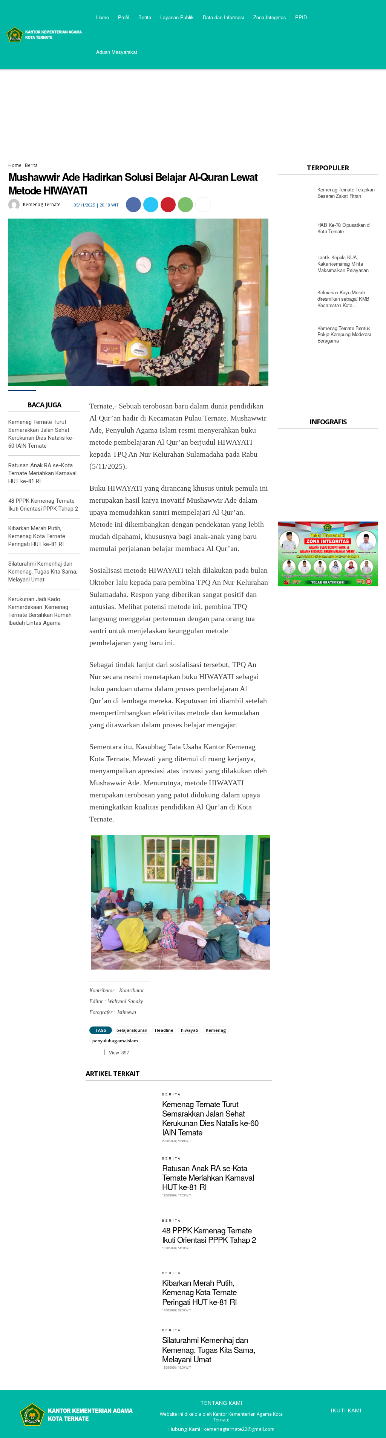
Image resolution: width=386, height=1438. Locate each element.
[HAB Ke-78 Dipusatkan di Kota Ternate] (295, 230)
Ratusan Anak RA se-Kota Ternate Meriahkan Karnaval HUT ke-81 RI (42, 473)
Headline (164, 1030)
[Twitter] (150, 204)
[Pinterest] (168, 204)
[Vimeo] (358, 1421)
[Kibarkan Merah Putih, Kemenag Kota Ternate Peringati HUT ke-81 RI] (121, 1291)
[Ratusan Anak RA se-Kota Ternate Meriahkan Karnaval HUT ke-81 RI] (121, 1177)
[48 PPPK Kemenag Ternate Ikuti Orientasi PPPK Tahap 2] (121, 1234)
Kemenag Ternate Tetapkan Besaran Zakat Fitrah (346, 192)
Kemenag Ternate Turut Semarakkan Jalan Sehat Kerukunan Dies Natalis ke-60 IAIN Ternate (210, 1118)
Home (14, 165)
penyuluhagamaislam (115, 1040)
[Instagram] (332, 1421)
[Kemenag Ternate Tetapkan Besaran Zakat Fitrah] (295, 195)
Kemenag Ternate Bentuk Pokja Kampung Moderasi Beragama (344, 334)
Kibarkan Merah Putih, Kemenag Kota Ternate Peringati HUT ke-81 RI (36, 536)
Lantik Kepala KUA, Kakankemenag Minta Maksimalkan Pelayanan (343, 264)
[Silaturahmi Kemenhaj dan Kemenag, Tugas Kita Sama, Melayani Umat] (121, 1349)
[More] (203, 204)
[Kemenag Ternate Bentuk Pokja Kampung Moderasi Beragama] (295, 336)
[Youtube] (371, 1421)
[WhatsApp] (185, 204)
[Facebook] (133, 204)
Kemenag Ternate (42, 204)
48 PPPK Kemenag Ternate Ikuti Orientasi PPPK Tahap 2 (209, 1234)
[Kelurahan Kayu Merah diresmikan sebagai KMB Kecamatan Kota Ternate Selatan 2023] (295, 301)
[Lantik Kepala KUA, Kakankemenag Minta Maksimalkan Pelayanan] (295, 266)
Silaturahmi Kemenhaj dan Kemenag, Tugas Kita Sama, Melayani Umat (42, 571)
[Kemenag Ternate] (15, 204)
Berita (31, 165)
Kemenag (216, 1030)
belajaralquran (131, 1030)
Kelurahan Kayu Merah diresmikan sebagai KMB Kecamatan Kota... (343, 299)
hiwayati (189, 1030)
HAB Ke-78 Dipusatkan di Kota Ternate (344, 228)
